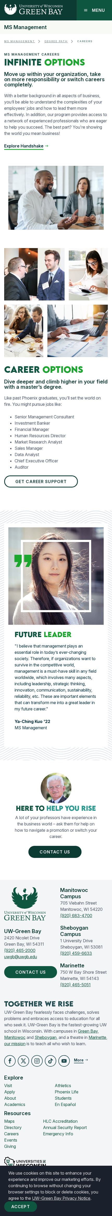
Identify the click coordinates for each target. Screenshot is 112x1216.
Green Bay (88, 1031)
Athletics (63, 1085)
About (10, 1098)
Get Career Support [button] (41, 481)
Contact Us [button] (55, 852)
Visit (8, 1085)
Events (10, 1140)
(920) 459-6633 (76, 953)
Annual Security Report (65, 1127)
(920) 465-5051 (75, 984)
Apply (9, 1091)
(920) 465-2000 (19, 950)
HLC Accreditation (60, 1121)
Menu (98, 10)
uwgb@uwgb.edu (20, 956)
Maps (9, 1121)
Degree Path (56, 41)
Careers (11, 1133)
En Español (65, 1104)
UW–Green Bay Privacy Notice (61, 1198)
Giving (10, 1146)
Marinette (97, 1037)
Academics (14, 1104)
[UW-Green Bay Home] (31, 10)
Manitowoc (15, 1037)
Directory (13, 1127)
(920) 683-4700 (76, 915)
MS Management (25, 27)
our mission (15, 1043)
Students (63, 1098)
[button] (26, 146)
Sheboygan (46, 1037)
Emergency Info (58, 1133)
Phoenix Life (66, 1091)
